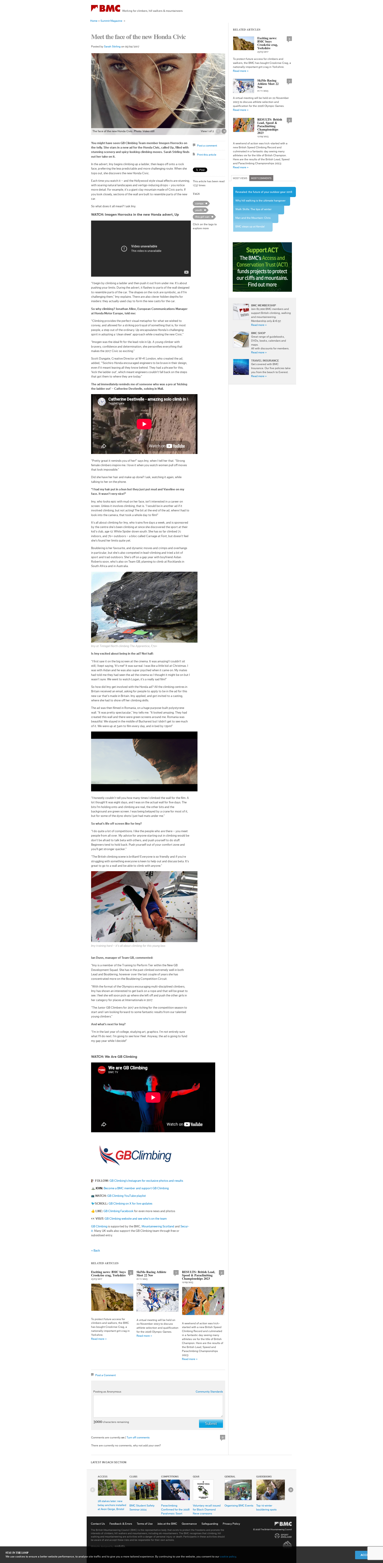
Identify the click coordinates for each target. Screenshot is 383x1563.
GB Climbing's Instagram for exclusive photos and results (146, 1180)
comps (199, 203)
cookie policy (228, 1556)
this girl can (202, 216)
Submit (211, 1424)
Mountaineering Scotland (158, 1226)
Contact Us (98, 1523)
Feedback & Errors (120, 1523)
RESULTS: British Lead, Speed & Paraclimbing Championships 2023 (198, 1275)
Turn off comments (138, 1437)
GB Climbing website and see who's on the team (136, 1218)
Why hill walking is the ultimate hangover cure (260, 202)
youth (198, 210)
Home (94, 20)
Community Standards (209, 1391)
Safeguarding (209, 1523)
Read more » (99, 1338)
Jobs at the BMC (167, 1523)
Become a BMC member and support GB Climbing (136, 1188)
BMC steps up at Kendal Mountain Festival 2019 (250, 228)
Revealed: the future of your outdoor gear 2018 (263, 191)
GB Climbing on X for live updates (130, 1203)
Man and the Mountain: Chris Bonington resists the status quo (255, 219)
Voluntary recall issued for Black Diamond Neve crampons (207, 1509)
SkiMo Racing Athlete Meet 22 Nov (151, 1273)
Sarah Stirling (112, 46)
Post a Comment (105, 1375)
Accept (366, 1554)
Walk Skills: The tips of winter (253, 209)
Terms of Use (145, 1523)
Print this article (206, 154)
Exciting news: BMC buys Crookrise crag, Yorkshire (108, 1273)
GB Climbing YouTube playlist (126, 1195)
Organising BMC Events (239, 1505)
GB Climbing (99, 1226)
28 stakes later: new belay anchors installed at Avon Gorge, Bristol (112, 1505)
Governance (189, 1523)
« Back (95, 1250)
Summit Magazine (111, 20)
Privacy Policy (231, 1523)
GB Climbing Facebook (119, 1211)
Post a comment (207, 145)
